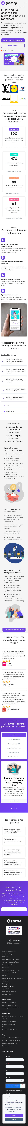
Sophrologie (5, 975)
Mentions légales (7, 1046)
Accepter (14, 1115)
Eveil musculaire (6, 967)
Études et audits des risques (10, 1005)
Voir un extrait (13, 46)
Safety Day (5, 957)
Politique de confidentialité (9, 1043)
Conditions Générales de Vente (11, 1040)
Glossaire (5, 1019)
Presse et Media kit (7, 994)
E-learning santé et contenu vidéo (11, 1008)
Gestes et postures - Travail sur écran (12, 978)
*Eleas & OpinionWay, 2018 (14, 171)
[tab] (14, 735)
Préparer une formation (8, 1027)
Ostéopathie (5, 981)
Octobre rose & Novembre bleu (11, 959)
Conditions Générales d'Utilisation (11, 1038)
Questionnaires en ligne (9, 1002)
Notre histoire (6, 989)
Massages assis (6, 984)
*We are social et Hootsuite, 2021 (14, 193)
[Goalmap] (9, 3)
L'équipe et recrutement (9, 991)
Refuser (14, 1119)
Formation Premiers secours (10, 965)
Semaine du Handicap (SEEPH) (10, 962)
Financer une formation (8, 1024)
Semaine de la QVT (7, 954)
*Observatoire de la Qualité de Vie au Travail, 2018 (14, 148)
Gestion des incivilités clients (10, 973)
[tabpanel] (14, 785)
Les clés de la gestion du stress (11, 970)
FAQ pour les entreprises (9, 1021)
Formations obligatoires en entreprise (12, 1016)
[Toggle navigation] (25, 3)
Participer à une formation (9, 1029)
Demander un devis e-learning (12, 40)
